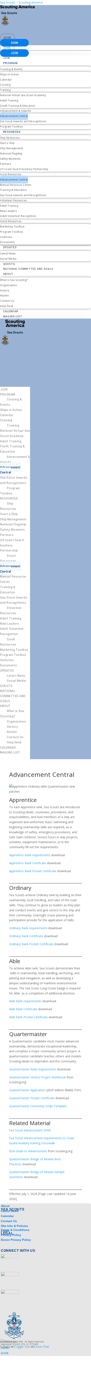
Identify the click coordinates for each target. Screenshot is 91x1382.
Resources (12, 131)
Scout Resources (10, 174)
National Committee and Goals (28, 268)
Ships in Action (9, 74)
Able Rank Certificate (23, 1009)
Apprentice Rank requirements (29, 855)
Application (37, 1090)
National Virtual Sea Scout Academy (23, 95)
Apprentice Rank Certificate (27, 863)
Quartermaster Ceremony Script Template (38, 1106)
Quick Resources (11, 221)
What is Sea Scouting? (14, 280)
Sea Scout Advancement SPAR (30, 1130)
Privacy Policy (11, 1235)
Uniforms (6, 237)
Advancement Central (14, 116)
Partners (5, 164)
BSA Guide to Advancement (28, 1151)
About (8, 273)
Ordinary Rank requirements (28, 928)
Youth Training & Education (17, 106)
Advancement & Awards (15, 111)
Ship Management (11, 148)
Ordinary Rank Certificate (26, 936)
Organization (8, 285)
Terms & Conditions (15, 1230)
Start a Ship (7, 143)
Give (7, 37)
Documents (7, 242)
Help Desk (6, 306)
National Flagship (11, 153)
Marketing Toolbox (12, 226)
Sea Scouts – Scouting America (21, 2)
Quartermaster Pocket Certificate (32, 1098)
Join (14, 42)
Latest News (8, 253)
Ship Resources (10, 138)
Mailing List (12, 316)
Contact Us (7, 301)
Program (10, 63)
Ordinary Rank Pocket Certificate (31, 944)
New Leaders (8, 211)
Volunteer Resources (13, 200)
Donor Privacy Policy (16, 1239)
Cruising (5, 84)
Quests (9, 264)
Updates (10, 247)
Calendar (6, 79)
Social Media (8, 258)
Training (5, 90)
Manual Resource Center (16, 185)
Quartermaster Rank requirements (32, 1069)
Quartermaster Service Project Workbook (37, 1077)
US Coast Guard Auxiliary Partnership (24, 169)
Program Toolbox (11, 126)
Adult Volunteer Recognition (18, 216)
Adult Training (9, 100)
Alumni (4, 295)
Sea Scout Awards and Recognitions (23, 121)
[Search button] (82, 31)
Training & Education (13, 190)
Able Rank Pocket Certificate (29, 1017)
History (5, 290)
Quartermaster (19, 1090)
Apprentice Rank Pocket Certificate (33, 871)
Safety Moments (10, 159)
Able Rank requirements (25, 1001)
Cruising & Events (11, 69)
